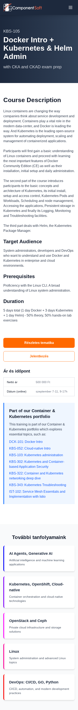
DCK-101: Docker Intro (26, 442)
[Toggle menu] (70, 7)
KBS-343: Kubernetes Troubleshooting (37, 485)
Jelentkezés (39, 356)
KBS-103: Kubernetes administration (36, 455)
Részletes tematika (39, 343)
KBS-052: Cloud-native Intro (30, 448)
